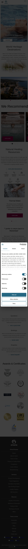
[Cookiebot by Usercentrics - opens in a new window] (20, 244)
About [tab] (23, 248)
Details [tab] (14, 248)
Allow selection (14, 299)
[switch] (24, 279)
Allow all (14, 294)
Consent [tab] (5, 248)
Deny (14, 303)
